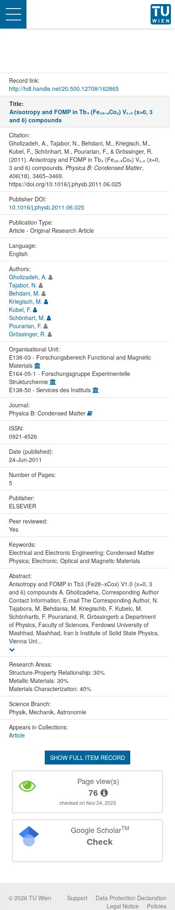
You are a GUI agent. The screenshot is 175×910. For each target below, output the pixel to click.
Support (77, 898)
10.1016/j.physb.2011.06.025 (46, 207)
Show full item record (87, 757)
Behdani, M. (24, 293)
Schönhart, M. (27, 318)
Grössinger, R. (27, 334)
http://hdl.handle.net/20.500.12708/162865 (64, 88)
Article (17, 735)
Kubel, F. (20, 309)
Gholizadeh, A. (28, 277)
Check (100, 841)
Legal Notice (123, 906)
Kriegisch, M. (25, 301)
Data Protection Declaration (131, 898)
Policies (156, 906)
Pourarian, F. (25, 326)
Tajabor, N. (23, 285)
